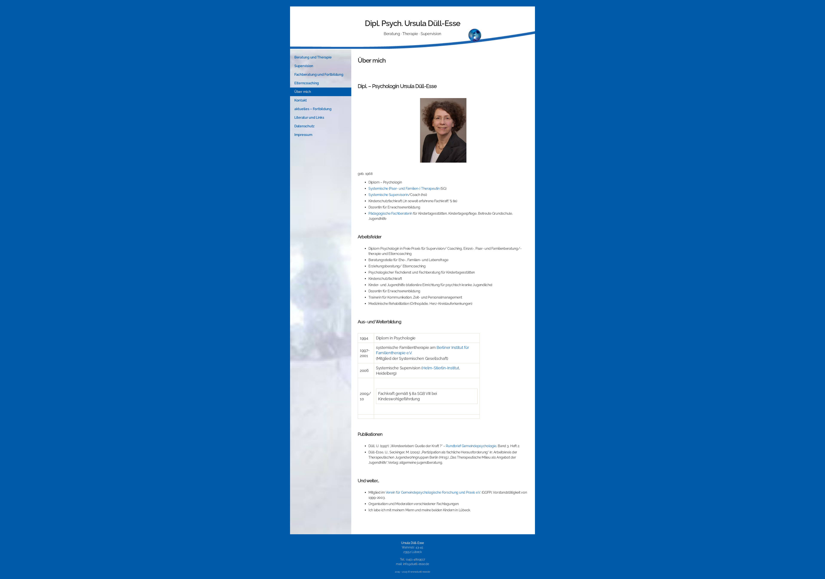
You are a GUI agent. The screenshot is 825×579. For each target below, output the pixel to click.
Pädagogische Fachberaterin (390, 213)
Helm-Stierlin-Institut (440, 368)
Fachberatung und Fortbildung (318, 74)
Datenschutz (304, 126)
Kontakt (300, 100)
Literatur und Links (309, 117)
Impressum (303, 135)
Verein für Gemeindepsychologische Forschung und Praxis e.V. (433, 492)
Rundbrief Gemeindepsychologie (471, 446)
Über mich (302, 92)
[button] (320, 57)
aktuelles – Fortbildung (313, 109)
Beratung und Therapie (313, 57)
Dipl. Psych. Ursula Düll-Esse (412, 23)
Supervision (303, 66)
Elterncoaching (306, 83)
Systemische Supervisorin (388, 195)
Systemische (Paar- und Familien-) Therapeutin (404, 188)
